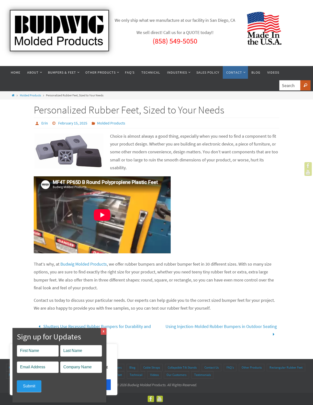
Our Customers (176, 375)
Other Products (252, 367)
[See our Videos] (308, 172)
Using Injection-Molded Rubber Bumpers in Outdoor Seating (221, 326)
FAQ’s (230, 367)
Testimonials (202, 375)
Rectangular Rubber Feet (285, 367)
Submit (29, 386)
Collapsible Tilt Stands (182, 367)
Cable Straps (151, 367)
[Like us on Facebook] (308, 165)
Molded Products (30, 95)
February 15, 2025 (72, 123)
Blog (132, 367)
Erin (44, 123)
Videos (154, 375)
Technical (136, 375)
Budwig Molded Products (83, 264)
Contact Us (211, 367)
